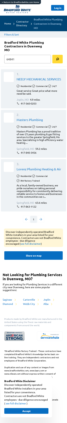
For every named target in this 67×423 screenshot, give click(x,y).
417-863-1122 (28, 206)
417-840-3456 (28, 152)
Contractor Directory (22, 23)
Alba (46, 303)
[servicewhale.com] (50, 336)
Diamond (8, 303)
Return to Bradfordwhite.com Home (20, 2)
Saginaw (8, 299)
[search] (57, 59)
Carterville (29, 299)
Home (7, 23)
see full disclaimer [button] (31, 243)
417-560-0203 (28, 103)
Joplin (47, 299)
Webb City (29, 303)
